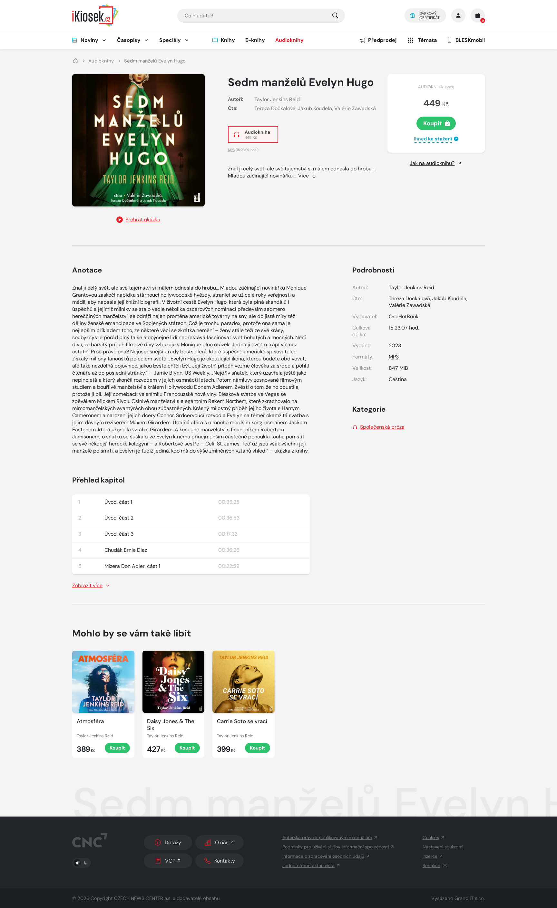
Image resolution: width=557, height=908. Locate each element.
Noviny (89, 40)
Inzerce (430, 856)
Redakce (431, 865)
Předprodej (382, 40)
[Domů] (75, 61)
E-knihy (255, 40)
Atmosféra (90, 721)
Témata (427, 40)
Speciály (170, 40)
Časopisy (129, 40)
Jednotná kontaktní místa (308, 865)
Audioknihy (289, 40)
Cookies (431, 837)
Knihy (228, 40)
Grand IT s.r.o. (469, 898)
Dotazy (173, 842)
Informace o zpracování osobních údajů (323, 856)
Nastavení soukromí (443, 847)
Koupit (432, 123)
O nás (222, 842)
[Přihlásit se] (458, 15)
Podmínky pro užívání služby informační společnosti (335, 847)
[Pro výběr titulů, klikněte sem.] (335, 16)
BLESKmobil (470, 40)
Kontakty (224, 860)
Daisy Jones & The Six (170, 724)
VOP (170, 860)
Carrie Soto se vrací (242, 721)
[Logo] (95, 15)
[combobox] (261, 16)
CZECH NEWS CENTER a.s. (142, 898)
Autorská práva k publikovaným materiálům (327, 837)
